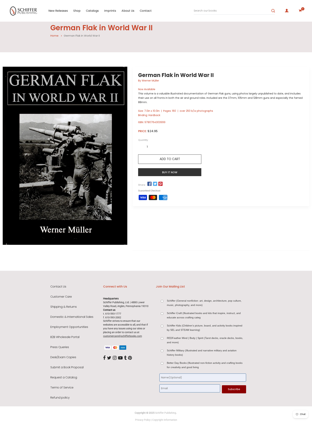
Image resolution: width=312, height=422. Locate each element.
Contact (146, 11)
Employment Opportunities (69, 327)
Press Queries (59, 347)
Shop (77, 11)
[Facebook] (104, 358)
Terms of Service (61, 387)
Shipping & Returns (63, 306)
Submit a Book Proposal (67, 367)
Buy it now (169, 172)
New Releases (58, 11)
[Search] (273, 11)
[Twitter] (109, 358)
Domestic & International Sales (71, 316)
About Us (128, 11)
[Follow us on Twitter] (155, 184)
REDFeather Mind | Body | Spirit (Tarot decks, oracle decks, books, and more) (205, 340)
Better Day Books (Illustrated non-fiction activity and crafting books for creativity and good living (204, 365)
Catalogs (92, 11)
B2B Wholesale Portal (64, 337)
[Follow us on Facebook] (149, 184)
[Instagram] (115, 358)
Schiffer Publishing (165, 412)
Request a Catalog (63, 377)
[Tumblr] (125, 358)
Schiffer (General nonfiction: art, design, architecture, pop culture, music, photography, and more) (204, 302)
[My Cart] (300, 10)
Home (54, 35)
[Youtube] (120, 358)
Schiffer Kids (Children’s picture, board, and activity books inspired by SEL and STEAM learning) (204, 327)
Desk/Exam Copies (63, 357)
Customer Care (61, 296)
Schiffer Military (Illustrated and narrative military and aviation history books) (202, 352)
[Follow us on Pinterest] (160, 184)
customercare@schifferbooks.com (122, 336)
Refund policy (60, 397)
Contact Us (58, 286)
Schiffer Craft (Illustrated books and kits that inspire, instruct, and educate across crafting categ (204, 315)
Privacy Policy (143, 419)
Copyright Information (164, 419)
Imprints (110, 11)
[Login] (287, 10)
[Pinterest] (130, 358)
